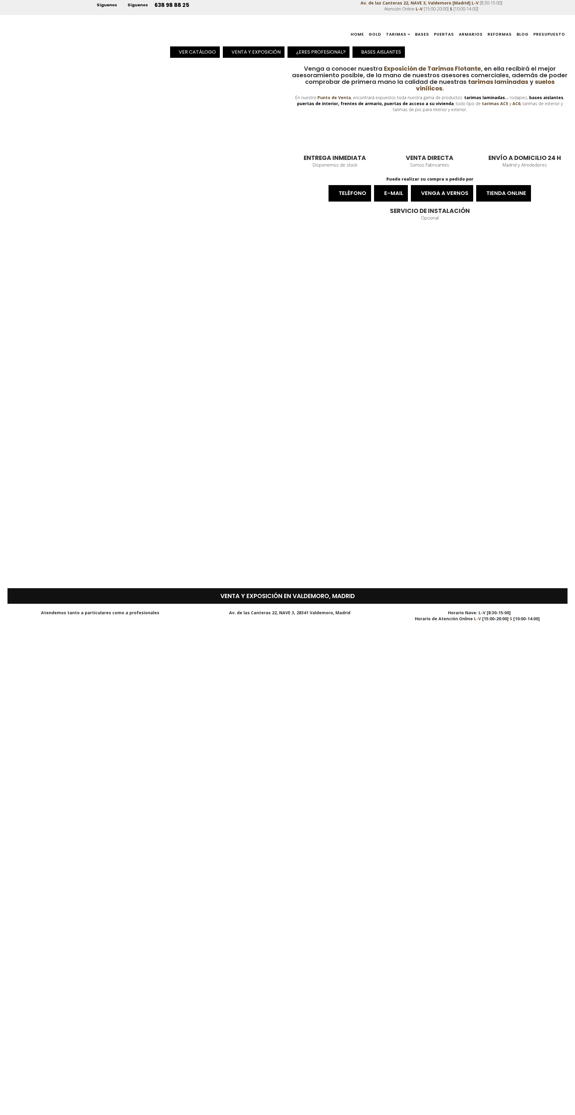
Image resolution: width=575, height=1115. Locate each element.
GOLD (375, 34)
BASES (422, 34)
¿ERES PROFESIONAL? (320, 52)
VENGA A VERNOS (444, 193)
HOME (357, 34)
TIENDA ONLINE (505, 193)
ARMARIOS (471, 34)
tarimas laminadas (484, 97)
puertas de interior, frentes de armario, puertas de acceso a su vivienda (375, 103)
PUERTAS (444, 34)
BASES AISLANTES (380, 52)
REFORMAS (500, 34)
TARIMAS (396, 34)
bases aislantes (546, 97)
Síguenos (106, 5)
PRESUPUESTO (549, 34)
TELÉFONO (352, 193)
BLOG (523, 34)
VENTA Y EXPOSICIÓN (255, 52)
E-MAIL (393, 193)
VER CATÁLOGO (197, 52)
